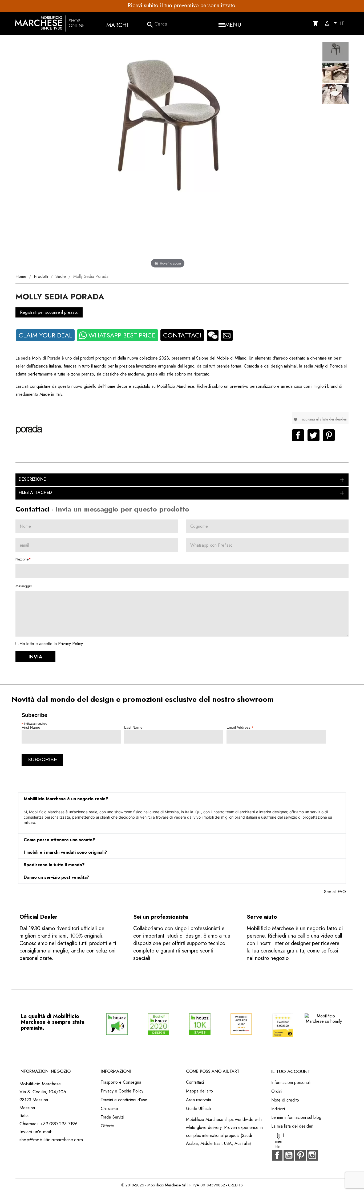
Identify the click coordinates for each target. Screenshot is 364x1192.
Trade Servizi (112, 1117)
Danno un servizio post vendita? (56, 877)
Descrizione (182, 479)
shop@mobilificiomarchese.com (51, 1139)
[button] (182, 799)
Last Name (133, 727)
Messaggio (23, 586)
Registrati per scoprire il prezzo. (49, 312)
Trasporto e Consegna (121, 1082)
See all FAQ (335, 892)
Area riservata (198, 1100)
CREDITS (235, 1185)
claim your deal (45, 335)
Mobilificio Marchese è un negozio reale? (66, 799)
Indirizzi (278, 1109)
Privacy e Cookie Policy (122, 1091)
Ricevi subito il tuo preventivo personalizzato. (182, 5)
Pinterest (329, 435)
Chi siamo (109, 1109)
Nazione (22, 559)
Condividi (298, 435)
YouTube (289, 1155)
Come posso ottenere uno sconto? (59, 840)
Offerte (107, 1126)
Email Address (240, 727)
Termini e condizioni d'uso (124, 1100)
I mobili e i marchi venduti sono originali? (65, 852)
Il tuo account (290, 1071)
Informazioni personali (290, 1082)
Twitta (313, 435)
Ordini (276, 1091)
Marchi (117, 24)
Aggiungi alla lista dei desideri (320, 419)
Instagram (312, 1155)
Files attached (182, 492)
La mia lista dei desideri (292, 1126)
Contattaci (182, 335)
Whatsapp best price (121, 335)
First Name (31, 727)
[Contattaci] (227, 335)
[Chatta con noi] (213, 335)
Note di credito (285, 1100)
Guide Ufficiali (198, 1109)
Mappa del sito (199, 1091)
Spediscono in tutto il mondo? (54, 865)
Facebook (277, 1155)
